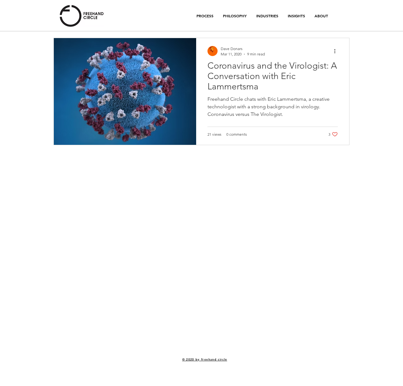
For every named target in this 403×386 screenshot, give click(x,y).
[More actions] (337, 51)
